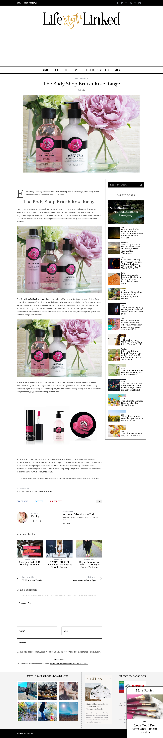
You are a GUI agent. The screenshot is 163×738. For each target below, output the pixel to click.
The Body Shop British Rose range (31, 299)
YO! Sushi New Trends (32, 578)
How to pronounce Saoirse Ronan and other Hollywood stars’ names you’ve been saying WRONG (132, 325)
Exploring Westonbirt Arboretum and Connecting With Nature (131, 295)
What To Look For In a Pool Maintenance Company (125, 212)
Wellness (124, 242)
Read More (66, 523)
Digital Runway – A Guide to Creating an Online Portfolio (89, 564)
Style (76, 78)
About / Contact (30, 3)
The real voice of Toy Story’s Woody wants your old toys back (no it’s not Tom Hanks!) (132, 387)
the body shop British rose (41, 491)
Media (123, 338)
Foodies (124, 349)
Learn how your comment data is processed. (69, 663)
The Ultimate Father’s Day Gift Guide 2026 (131, 434)
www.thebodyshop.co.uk (41, 471)
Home (19, 3)
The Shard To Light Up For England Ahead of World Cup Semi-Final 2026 (132, 311)
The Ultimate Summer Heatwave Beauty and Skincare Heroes (132, 372)
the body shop (23, 491)
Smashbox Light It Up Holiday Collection (30, 563)
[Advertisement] (81, 49)
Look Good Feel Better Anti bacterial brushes (144, 729)
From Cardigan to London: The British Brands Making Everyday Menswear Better (131, 279)
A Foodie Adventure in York (79, 514)
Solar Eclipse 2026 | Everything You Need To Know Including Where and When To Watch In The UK (131, 264)
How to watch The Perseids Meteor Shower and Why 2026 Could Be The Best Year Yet (132, 233)
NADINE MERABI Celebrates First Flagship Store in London (59, 564)
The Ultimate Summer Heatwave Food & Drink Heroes (132, 403)
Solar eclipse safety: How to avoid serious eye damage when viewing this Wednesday (131, 249)
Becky (82, 90)
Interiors (126, 205)
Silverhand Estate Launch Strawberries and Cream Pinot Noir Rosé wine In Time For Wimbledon (132, 355)
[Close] (126, 686)
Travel (123, 290)
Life (122, 227)
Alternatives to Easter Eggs (84, 578)
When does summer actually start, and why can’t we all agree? (132, 418)
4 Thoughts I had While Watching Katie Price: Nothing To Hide (132, 342)
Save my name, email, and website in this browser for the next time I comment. (59, 652)
